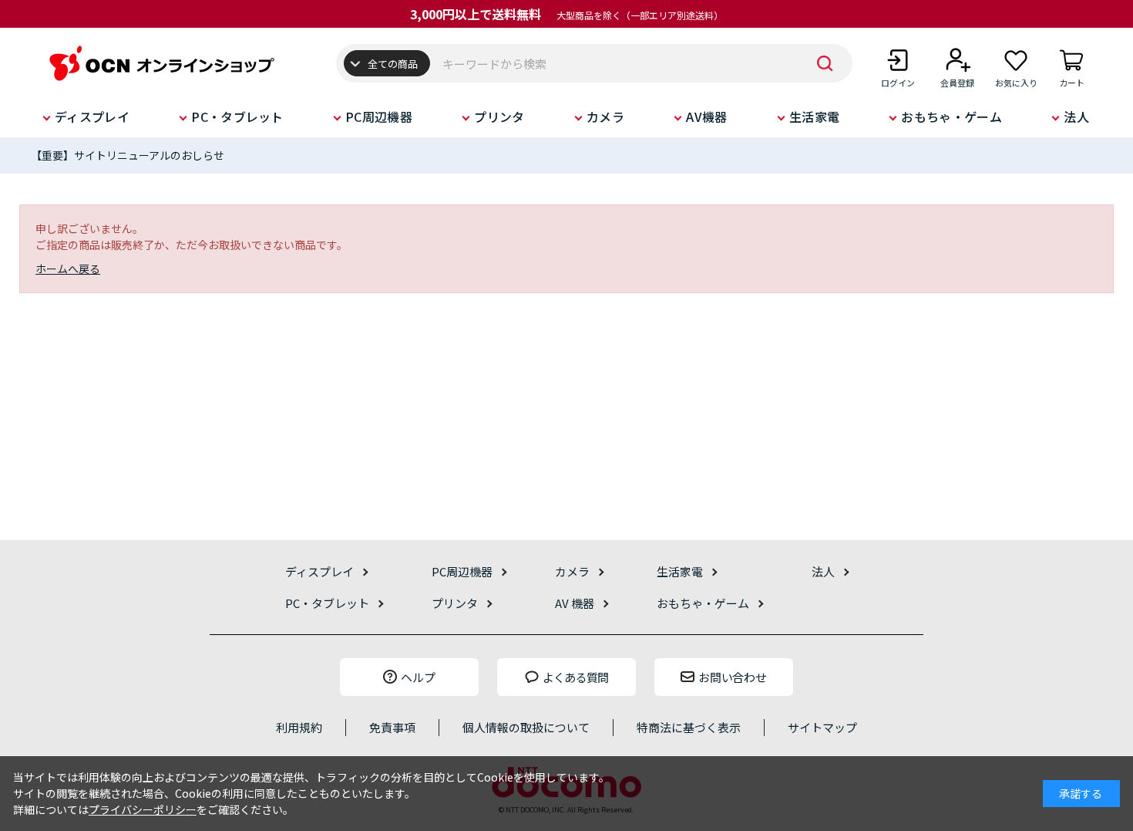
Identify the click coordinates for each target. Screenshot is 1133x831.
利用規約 (299, 727)
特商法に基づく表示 (689, 727)
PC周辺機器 (378, 116)
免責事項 (392, 727)
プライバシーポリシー (143, 809)
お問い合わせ (732, 677)
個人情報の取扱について (526, 727)
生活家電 (814, 116)
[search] (825, 63)
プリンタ (499, 116)
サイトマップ (822, 727)
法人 (1076, 116)
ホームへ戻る (67, 268)
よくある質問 (576, 677)
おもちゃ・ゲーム (951, 116)
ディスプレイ (92, 116)
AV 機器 (574, 603)
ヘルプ (418, 677)
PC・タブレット (237, 116)
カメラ (605, 116)
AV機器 (706, 116)
